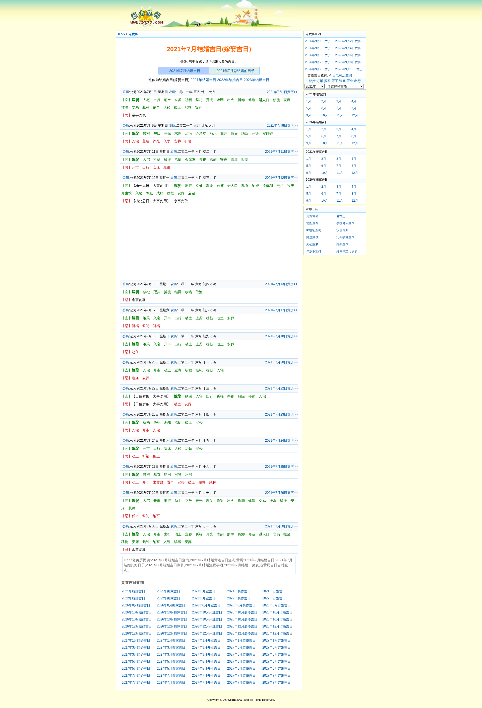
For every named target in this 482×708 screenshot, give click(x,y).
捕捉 (167, 292)
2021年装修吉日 (239, 591)
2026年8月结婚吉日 (136, 605)
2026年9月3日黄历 (318, 48)
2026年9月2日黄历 (348, 41)
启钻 (188, 107)
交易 (135, 107)
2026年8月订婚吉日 (276, 605)
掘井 (223, 133)
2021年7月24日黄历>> (281, 440)
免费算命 (312, 216)
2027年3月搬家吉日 (171, 647)
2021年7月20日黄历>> (281, 362)
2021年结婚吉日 (203, 80)
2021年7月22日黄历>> (281, 388)
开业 (350, 81)
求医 (178, 133)
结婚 (312, 81)
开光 (209, 100)
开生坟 (126, 193)
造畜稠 (267, 186)
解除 (241, 396)
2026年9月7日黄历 (318, 62)
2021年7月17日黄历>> (281, 310)
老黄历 (133, 34)
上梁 (199, 318)
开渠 (255, 133)
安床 (286, 100)
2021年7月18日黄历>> (281, 336)
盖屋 (145, 141)
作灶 (156, 141)
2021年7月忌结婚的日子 (235, 71)
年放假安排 (313, 251)
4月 (353, 101)
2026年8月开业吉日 (206, 605)
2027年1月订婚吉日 (276, 640)
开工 (335, 81)
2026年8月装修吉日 (241, 605)
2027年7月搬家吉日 (171, 675)
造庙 (135, 378)
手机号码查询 (345, 223)
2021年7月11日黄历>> (281, 151)
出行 (156, 100)
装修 (342, 81)
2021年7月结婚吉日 (184, 71)
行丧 (188, 141)
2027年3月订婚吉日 (276, 647)
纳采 (146, 318)
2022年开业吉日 (203, 598)
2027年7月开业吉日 (206, 675)
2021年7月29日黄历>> (281, 493)
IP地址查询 (313, 230)
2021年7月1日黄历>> (282, 92)
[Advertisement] (209, 242)
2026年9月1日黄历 (318, 41)
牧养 (234, 133)
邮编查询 (342, 244)
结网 (178, 292)
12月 (354, 115)
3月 (338, 101)
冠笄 (220, 186)
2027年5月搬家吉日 (171, 661)
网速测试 (312, 237)
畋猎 (188, 292)
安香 (223, 160)
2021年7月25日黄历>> (281, 466)
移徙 (276, 100)
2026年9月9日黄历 (318, 69)
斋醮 (213, 160)
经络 (166, 167)
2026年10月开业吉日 (207, 612)
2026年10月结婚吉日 (137, 612)
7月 (338, 108)
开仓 (145, 482)
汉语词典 (342, 230)
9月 (308, 115)
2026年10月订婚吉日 (277, 612)
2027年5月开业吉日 (206, 661)
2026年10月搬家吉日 (172, 612)
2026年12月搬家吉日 (172, 626)
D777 (122, 34)
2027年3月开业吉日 (206, 647)
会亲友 (201, 133)
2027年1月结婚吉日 (136, 640)
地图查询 (312, 223)
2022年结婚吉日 (230, 80)
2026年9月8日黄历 (348, 62)
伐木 (135, 516)
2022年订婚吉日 (274, 598)
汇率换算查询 (345, 237)
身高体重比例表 (346, 251)
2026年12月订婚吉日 (277, 626)
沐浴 (188, 475)
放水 (213, 133)
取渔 (199, 292)
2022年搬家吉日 (168, 598)
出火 (230, 100)
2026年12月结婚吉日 (137, 626)
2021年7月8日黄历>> (282, 125)
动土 (167, 100)
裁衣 (244, 186)
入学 (166, 141)
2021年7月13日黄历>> (281, 284)
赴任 (135, 352)
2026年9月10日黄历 (349, 69)
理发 (209, 501)
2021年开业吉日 (203, 591)
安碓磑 (267, 133)
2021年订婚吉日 (274, 591)
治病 (188, 133)
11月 (339, 115)
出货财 (158, 482)
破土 (177, 107)
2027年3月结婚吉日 (136, 647)
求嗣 (220, 100)
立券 (178, 100)
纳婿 (255, 186)
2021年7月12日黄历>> (281, 178)
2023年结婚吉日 (256, 80)
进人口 (264, 100)
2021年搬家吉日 (168, 591)
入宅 (146, 100)
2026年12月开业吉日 (207, 626)
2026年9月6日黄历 (348, 55)
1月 (308, 101)
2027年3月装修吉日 (241, 647)
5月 (308, 108)
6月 (323, 108)
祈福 (188, 100)
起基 (244, 160)
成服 (159, 193)
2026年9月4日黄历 (348, 48)
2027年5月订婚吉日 (276, 661)
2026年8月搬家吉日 (171, 605)
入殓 (166, 107)
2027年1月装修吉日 (241, 640)
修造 (251, 100)
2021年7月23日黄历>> (281, 414)
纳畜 (156, 107)
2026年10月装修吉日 (242, 612)
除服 (149, 193)
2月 (323, 101)
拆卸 (241, 100)
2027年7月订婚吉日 (276, 675)
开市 (135, 167)
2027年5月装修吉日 (241, 661)
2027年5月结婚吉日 (136, 661)
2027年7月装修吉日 (241, 675)
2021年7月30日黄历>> (281, 526)
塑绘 (156, 133)
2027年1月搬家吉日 (171, 640)
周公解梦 (312, 244)
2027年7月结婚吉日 (136, 675)
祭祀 (199, 100)
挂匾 (124, 107)
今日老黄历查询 (340, 75)
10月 (324, 115)
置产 (170, 482)
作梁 (220, 501)
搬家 (327, 81)
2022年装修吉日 (239, 598)
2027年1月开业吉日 (206, 640)
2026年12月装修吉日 (242, 626)
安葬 (198, 107)
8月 (353, 108)
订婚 (320, 81)
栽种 (145, 107)
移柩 (170, 193)
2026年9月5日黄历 (318, 55)
